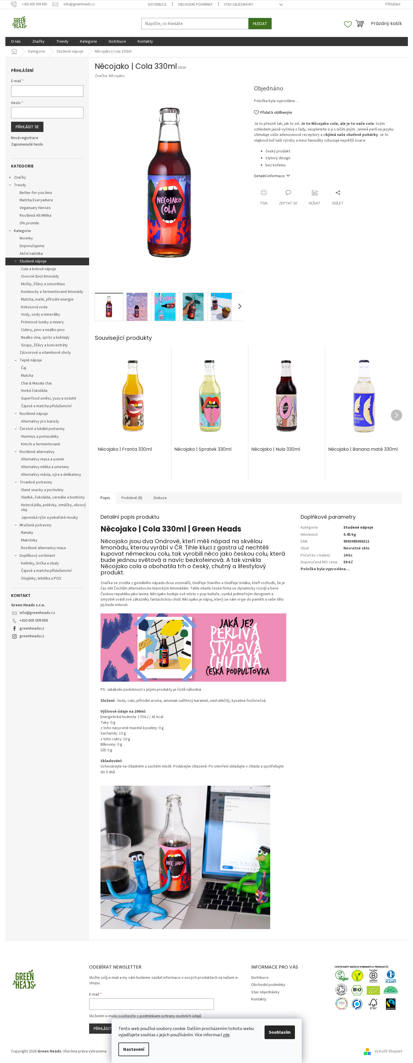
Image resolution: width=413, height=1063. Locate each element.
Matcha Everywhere (36, 200)
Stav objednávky (238, 4)
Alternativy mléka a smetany (45, 467)
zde (226, 1035)
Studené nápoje (33, 261)
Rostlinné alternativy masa (43, 548)
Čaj (23, 368)
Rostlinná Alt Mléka (35, 215)
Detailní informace (269, 176)
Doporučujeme (32, 246)
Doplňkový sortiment (37, 556)
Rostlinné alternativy (37, 452)
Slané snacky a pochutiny (42, 490)
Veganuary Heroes (35, 208)
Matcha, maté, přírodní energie (47, 299)
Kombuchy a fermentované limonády (52, 292)
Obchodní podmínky (195, 4)
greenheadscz (32, 628)
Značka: (110, 76)
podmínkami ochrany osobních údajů (170, 1016)
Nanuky (27, 532)
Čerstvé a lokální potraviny (42, 429)
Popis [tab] (105, 498)
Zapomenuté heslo (27, 144)
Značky (20, 177)
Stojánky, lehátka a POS (41, 578)
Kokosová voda (34, 307)
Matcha (27, 376)
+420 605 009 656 (34, 620)
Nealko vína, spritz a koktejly (45, 337)
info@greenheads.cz (37, 613)
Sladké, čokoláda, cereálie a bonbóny (53, 497)
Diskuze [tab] (160, 498)
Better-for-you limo (36, 193)
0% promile (29, 223)
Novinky (26, 238)
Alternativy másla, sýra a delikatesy (51, 474)
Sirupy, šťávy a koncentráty (44, 345)
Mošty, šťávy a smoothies (43, 284)
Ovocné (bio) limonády (40, 276)
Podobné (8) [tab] (131, 498)
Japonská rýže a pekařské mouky (49, 517)
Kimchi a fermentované (40, 444)
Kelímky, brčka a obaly (40, 563)
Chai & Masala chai (36, 383)
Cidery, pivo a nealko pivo (43, 330)
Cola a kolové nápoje (38, 269)
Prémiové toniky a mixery (42, 322)
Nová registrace (24, 138)
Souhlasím (280, 1032)
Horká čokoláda (34, 391)
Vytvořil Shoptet (388, 1051)
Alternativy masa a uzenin (42, 459)
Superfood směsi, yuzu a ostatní (48, 398)
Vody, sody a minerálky (40, 314)
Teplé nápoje (31, 360)
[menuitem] (15, 41)
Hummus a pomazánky (40, 436)
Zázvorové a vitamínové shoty (45, 352)
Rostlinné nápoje (34, 414)
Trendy (20, 185)
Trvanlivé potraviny (36, 482)
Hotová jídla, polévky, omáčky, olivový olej (53, 507)
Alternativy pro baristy (40, 421)
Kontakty (259, 999)
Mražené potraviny (35, 525)
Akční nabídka (31, 254)
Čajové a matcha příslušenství (46, 406)
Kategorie (22, 231)
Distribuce (157, 4)
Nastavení (133, 1049)
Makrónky (29, 540)
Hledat (260, 23)
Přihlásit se (27, 127)
